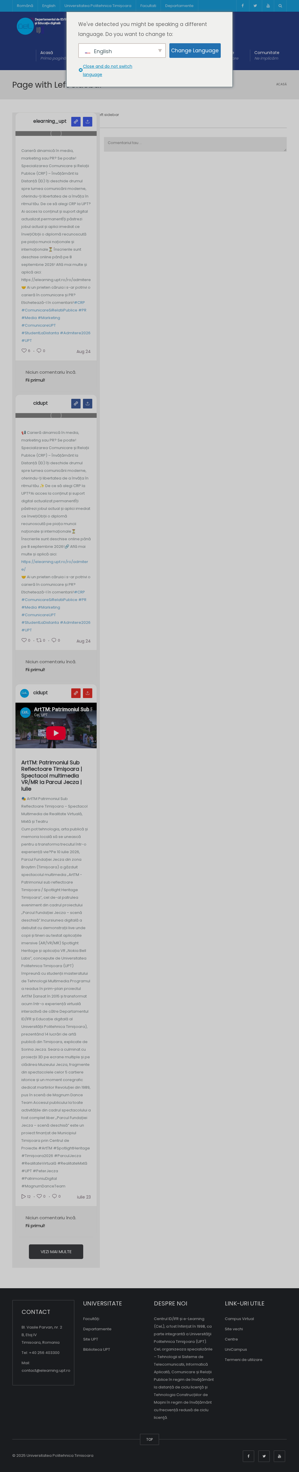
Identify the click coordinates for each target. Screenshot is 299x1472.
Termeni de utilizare (244, 1359)
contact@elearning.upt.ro (46, 1370)
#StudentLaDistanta (40, 333)
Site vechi (234, 1329)
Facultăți (91, 1319)
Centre (231, 1339)
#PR (82, 310)
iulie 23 (84, 1197)
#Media (29, 318)
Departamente (179, 5)
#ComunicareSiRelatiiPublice (49, 310)
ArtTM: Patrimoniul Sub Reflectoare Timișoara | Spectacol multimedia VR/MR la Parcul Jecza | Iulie (51, 775)
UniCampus (236, 1349)
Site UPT (90, 1339)
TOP (149, 1439)
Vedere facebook (76, 403)
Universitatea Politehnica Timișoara (98, 5)
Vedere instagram (76, 122)
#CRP (79, 302)
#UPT (26, 340)
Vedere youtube (76, 693)
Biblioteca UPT (96, 1349)
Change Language (195, 50)
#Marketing (49, 318)
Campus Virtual (239, 1319)
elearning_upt (50, 121)
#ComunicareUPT (38, 325)
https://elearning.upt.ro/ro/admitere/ (54, 565)
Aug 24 (84, 351)
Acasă (53, 55)
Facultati (148, 5)
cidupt (40, 403)
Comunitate (266, 55)
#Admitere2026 (75, 333)
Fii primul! (35, 380)
